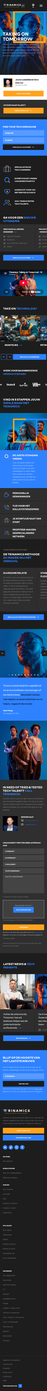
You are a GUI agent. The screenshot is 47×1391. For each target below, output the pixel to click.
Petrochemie (7, 1336)
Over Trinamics (8, 1189)
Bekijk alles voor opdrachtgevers (22, 617)
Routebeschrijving (23, 1138)
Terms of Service (10, 946)
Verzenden (23, 927)
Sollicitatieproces (9, 1253)
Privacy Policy (38, 943)
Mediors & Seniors (9, 1244)
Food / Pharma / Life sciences (13, 1317)
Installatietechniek (9, 1299)
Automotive (7, 1280)
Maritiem (6, 1331)
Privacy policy (7, 1372)
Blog (4, 1199)
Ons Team (6, 1194)
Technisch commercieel (11, 1313)
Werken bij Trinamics (10, 1203)
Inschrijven (23, 1084)
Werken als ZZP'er (9, 1249)
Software (6, 1294)
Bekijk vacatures (23, 93)
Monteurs (6, 1341)
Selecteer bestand (23, 910)
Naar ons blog (21, 1038)
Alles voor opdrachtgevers (12, 1173)
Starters (5, 1239)
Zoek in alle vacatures (22, 147)
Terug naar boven (10, 1386)
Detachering (7, 1213)
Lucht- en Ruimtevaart (10, 1322)
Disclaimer (6, 1368)
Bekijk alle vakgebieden (29, 357)
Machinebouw (8, 1327)
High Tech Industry (9, 1285)
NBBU (5, 1381)
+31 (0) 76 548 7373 (31, 821)
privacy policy (38, 932)
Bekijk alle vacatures (21, 258)
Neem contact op (21, 111)
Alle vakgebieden (9, 1276)
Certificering (7, 1377)
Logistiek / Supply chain (11, 1308)
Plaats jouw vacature (10, 1178)
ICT (4, 1289)
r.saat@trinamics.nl (31, 825)
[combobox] (23, 133)
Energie (5, 1303)
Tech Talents (7, 1230)
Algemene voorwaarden (11, 1360)
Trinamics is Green (9, 1208)
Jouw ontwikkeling (9, 1258)
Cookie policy (8, 1364)
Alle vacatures (8, 1161)
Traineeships (7, 1235)
